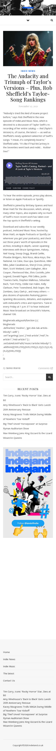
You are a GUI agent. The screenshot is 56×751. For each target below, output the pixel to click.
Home (6, 652)
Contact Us (9, 680)
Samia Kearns (13, 368)
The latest (8, 673)
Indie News (28, 71)
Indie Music (9, 666)
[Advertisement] (28, 589)
